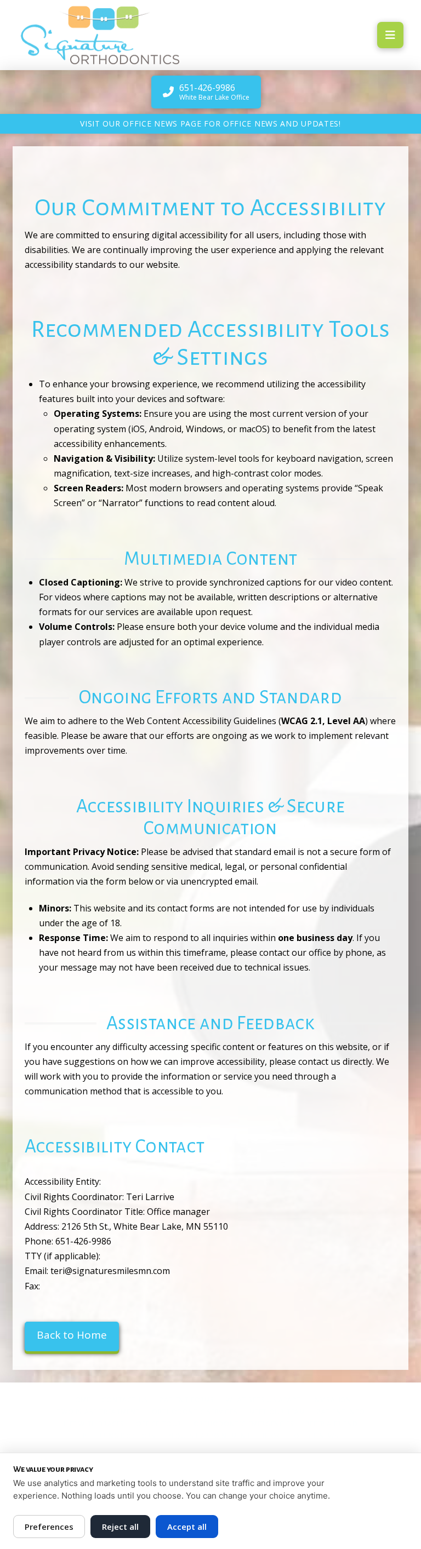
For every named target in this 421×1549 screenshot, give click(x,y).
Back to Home (72, 1335)
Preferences (49, 1526)
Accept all (187, 1526)
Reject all (120, 1526)
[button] (390, 35)
